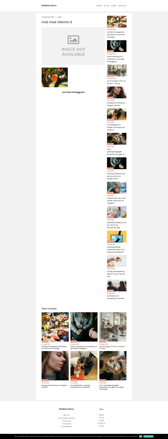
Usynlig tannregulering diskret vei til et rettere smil (116, 274)
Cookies (113, 6)
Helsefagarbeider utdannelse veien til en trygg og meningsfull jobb (116, 249)
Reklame (99, 6)
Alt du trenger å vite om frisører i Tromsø (116, 82)
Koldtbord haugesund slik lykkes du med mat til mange (116, 34)
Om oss (106, 6)
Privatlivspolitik (148, 436)
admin (60, 17)
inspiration (110, 27)
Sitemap (101, 426)
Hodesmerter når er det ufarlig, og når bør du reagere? (116, 200)
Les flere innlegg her (73, 92)
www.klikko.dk (68, 426)
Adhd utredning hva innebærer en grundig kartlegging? (115, 59)
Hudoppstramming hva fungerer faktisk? (116, 104)
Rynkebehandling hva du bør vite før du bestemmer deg (116, 225)
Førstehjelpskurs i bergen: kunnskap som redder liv (116, 127)
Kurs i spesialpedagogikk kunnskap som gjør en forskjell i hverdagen (115, 152)
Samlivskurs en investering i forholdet (115, 297)
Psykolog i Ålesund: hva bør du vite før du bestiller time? (116, 176)
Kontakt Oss (122, 6)
